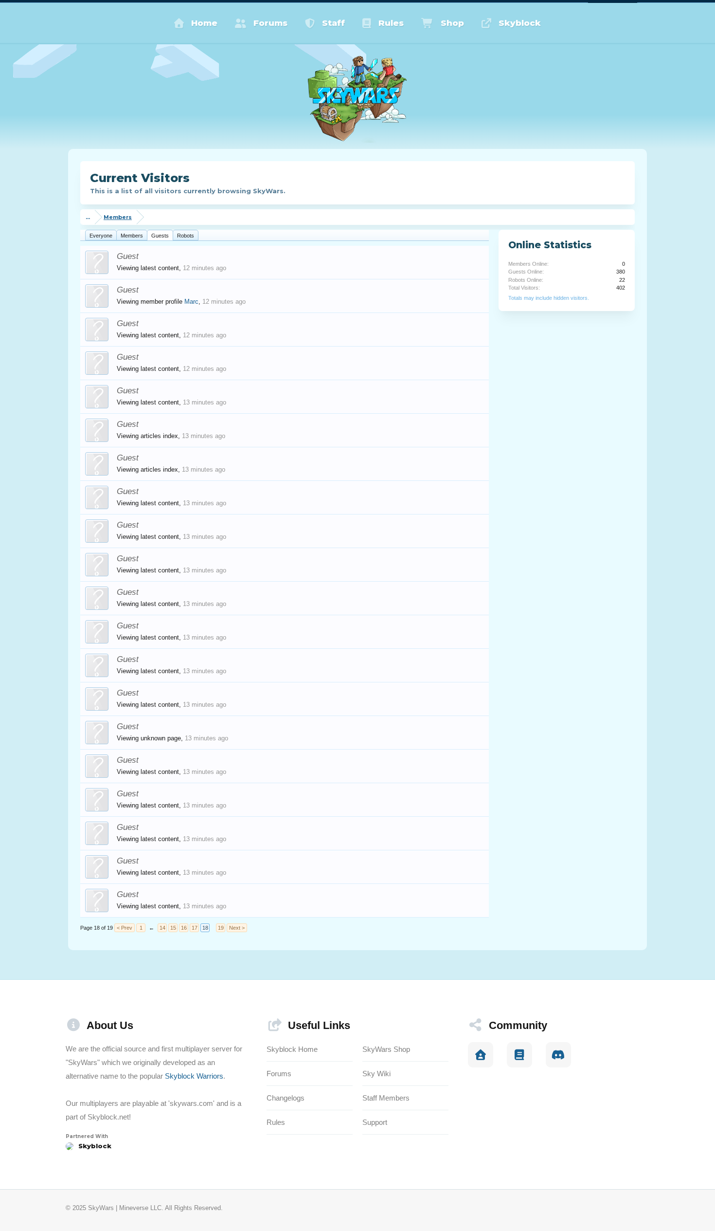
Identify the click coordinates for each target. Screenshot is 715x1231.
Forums (270, 23)
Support (374, 1122)
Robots (185, 236)
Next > (237, 928)
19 (221, 928)
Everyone (100, 236)
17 (194, 928)
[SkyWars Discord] (558, 1054)
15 (173, 928)
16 (184, 928)
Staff (333, 23)
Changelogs (285, 1098)
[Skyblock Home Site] (480, 1054)
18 (205, 928)
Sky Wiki (376, 1073)
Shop (452, 23)
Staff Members (386, 1098)
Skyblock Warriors (194, 1076)
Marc (191, 301)
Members (132, 236)
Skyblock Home (292, 1049)
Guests (160, 236)
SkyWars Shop (386, 1049)
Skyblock (520, 23)
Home (204, 23)
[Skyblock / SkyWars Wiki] (519, 1054)
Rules (391, 23)
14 (162, 928)
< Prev (124, 928)
